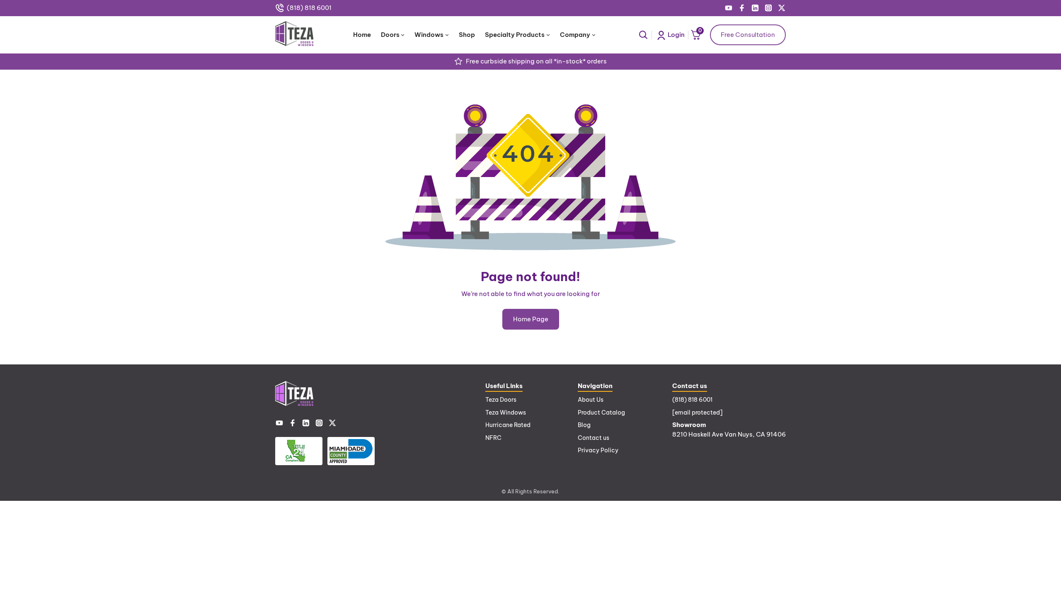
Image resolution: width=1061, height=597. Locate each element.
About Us (590, 399)
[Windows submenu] (447, 34)
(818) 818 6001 (309, 8)
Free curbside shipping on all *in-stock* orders (536, 61)
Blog (584, 425)
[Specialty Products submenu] (548, 34)
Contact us (593, 438)
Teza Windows (505, 412)
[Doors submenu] (403, 34)
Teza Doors (500, 399)
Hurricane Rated (507, 425)
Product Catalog (601, 412)
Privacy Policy (598, 450)
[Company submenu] (594, 34)
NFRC (493, 438)
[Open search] (643, 35)
